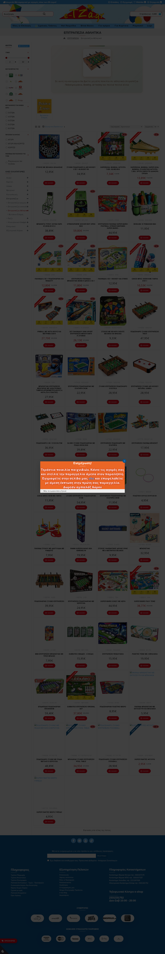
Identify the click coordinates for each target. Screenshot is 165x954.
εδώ (91, 478)
